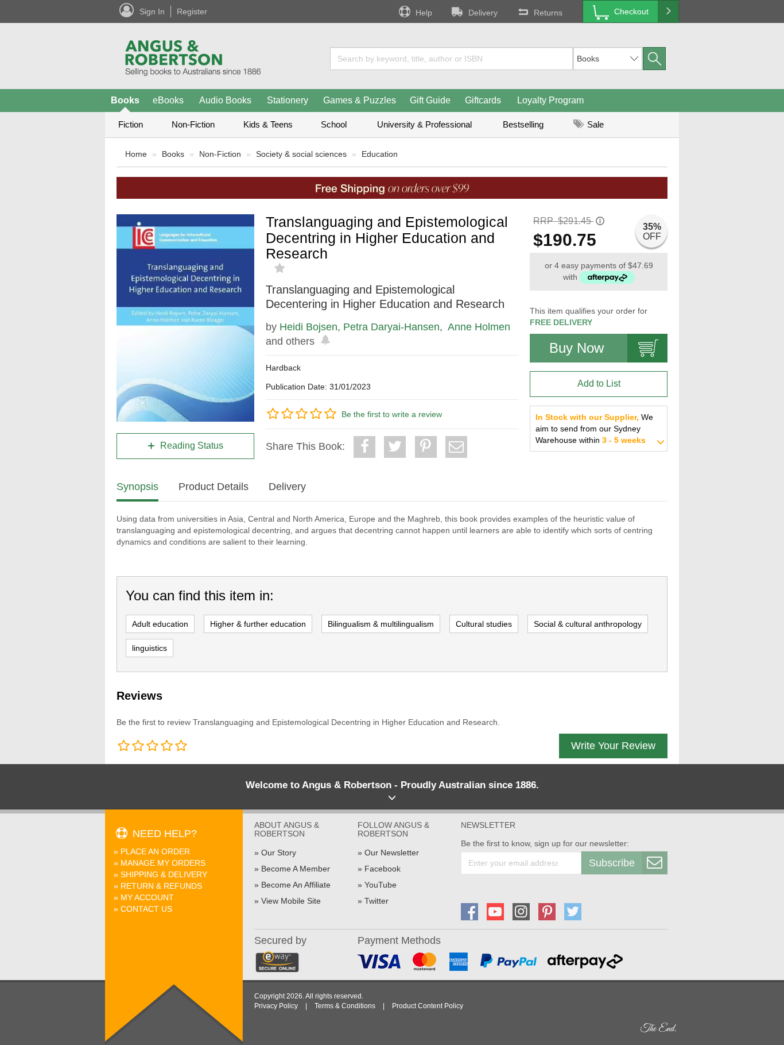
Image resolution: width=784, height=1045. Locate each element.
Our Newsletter (391, 852)
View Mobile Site (291, 900)
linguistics (149, 648)
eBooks (168, 100)
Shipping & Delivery (164, 874)
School (334, 124)
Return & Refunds (161, 885)
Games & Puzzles (359, 100)
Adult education (160, 623)
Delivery (483, 12)
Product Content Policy (427, 1006)
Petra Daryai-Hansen (391, 327)
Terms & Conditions (345, 1006)
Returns (548, 12)
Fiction (130, 124)
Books (125, 100)
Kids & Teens (268, 124)
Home (136, 154)
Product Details (213, 486)
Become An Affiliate (296, 884)
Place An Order (155, 851)
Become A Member (295, 868)
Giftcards (483, 100)
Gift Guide (430, 100)
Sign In (152, 11)
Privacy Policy (276, 1006)
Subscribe (612, 863)
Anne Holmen (479, 327)
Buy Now (576, 348)
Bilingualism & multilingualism (381, 623)
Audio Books (225, 100)
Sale (594, 124)
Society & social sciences (301, 154)
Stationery (287, 100)
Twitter (376, 900)
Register (192, 11)
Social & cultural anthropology (588, 623)
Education (380, 154)
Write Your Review (613, 745)
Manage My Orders (163, 862)
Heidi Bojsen (308, 327)
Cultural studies (484, 623)
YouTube (380, 884)
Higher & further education (258, 623)
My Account (147, 897)
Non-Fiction (193, 124)
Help (424, 12)
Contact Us (146, 908)
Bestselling (523, 124)
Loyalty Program (550, 100)
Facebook (382, 868)
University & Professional (424, 124)
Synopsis (137, 486)
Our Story (278, 852)
